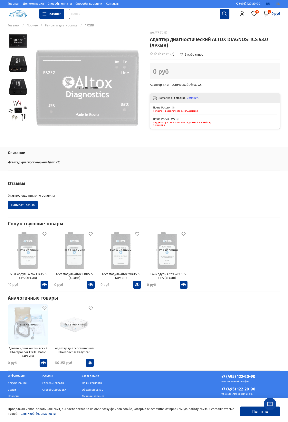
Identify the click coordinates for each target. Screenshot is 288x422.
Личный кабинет (93, 396)
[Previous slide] (38, 87)
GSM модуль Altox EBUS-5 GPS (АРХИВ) (28, 276)
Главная (14, 3)
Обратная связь (92, 389)
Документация (33, 3)
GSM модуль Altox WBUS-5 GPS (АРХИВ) (167, 276)
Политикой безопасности (37, 414)
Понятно (260, 411)
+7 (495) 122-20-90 (248, 3)
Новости (13, 396)
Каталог (55, 14)
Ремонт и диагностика (61, 25)
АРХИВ (89, 25)
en (278, 3)
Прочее (32, 25)
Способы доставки (88, 3)
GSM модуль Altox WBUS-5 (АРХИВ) (120, 276)
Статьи (12, 389)
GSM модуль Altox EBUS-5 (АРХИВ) (74, 276)
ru (268, 3)
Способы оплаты (60, 3)
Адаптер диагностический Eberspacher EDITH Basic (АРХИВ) (28, 352)
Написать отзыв (23, 205)
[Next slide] (136, 87)
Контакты (112, 3)
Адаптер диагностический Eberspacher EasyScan (74, 350)
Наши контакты (92, 383)
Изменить (193, 98)
